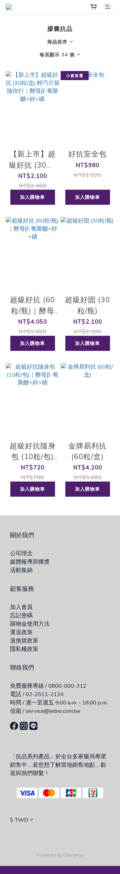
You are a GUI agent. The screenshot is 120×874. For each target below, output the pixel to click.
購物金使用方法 (30, 624)
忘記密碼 (21, 615)
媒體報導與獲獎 (30, 562)
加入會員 (21, 607)
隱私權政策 (24, 649)
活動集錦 (21, 570)
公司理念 (21, 553)
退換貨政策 (24, 640)
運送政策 (21, 632)
